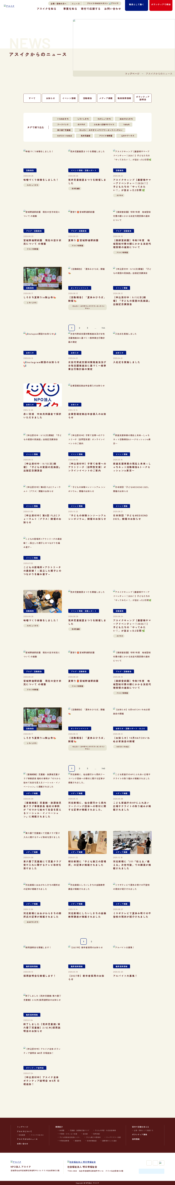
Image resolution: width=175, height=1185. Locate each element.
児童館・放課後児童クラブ (79, 1130)
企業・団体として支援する (143, 1130)
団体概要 (22, 1135)
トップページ (132, 73)
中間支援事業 (64, 1141)
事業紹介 (59, 1127)
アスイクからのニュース (27, 1139)
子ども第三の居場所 (93, 1137)
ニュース (76, 3)
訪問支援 (96, 1134)
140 (103, 768)
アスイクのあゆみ (37, 1135)
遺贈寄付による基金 (109, 1141)
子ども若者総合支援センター (69, 1137)
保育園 (61, 1130)
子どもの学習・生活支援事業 (105, 1130)
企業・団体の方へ (58, 3)
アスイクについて (24, 1131)
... (95, 328)
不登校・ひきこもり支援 (68, 1134)
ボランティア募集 (139, 1134)
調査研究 (78, 1141)
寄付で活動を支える (140, 1127)
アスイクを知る (46, 8)
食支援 (85, 1134)
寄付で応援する (91, 8)
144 (103, 328)
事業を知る (70, 8)
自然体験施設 (92, 1141)
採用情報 (136, 1139)
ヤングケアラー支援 (113, 1137)
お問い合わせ (112, 8)
